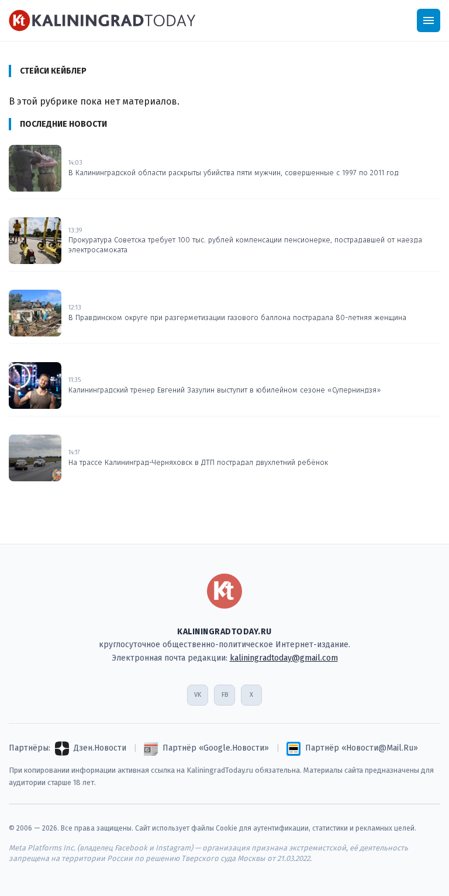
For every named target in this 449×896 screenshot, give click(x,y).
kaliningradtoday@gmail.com (284, 658)
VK (197, 695)
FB (225, 695)
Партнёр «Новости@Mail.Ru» (361, 748)
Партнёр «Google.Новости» (216, 748)
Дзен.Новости (100, 748)
